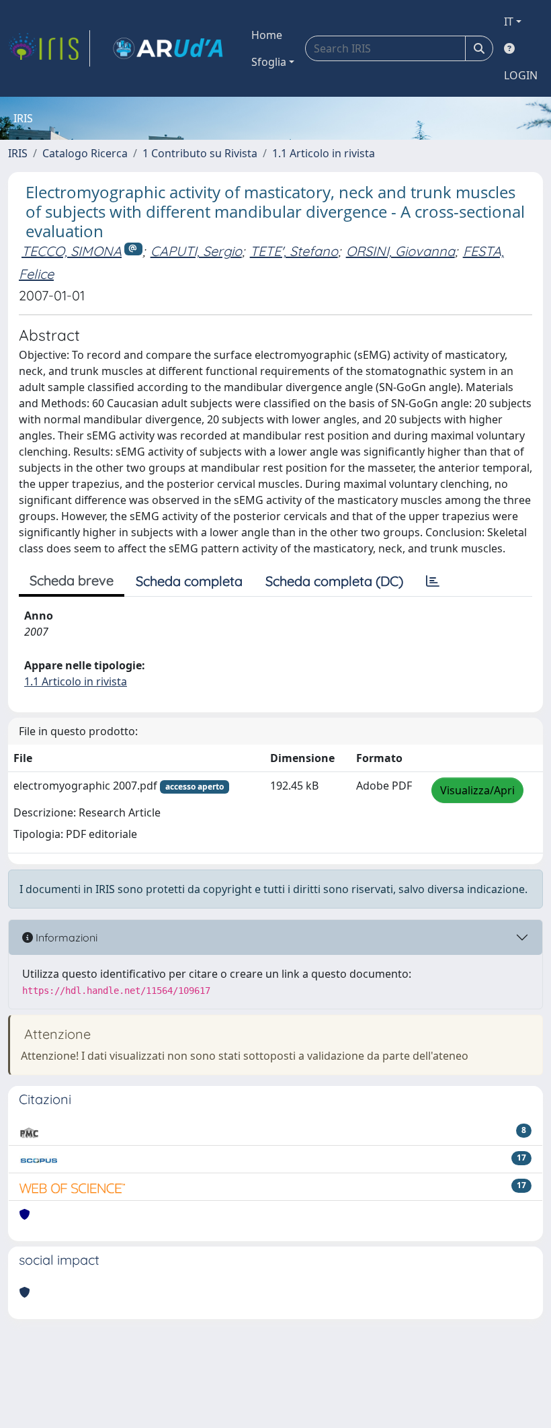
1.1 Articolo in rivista (323, 153)
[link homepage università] (168, 48)
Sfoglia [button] (268, 61)
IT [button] (508, 21)
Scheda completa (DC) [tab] (334, 581)
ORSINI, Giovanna (400, 251)
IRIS (18, 153)
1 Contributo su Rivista (199, 153)
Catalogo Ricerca (85, 153)
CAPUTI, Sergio (196, 251)
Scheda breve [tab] (72, 580)
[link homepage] (49, 48)
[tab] (433, 581)
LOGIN (521, 75)
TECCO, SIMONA (72, 251)
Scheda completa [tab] (189, 581)
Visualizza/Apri (477, 790)
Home (266, 35)
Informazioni (65, 937)
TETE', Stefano (294, 251)
